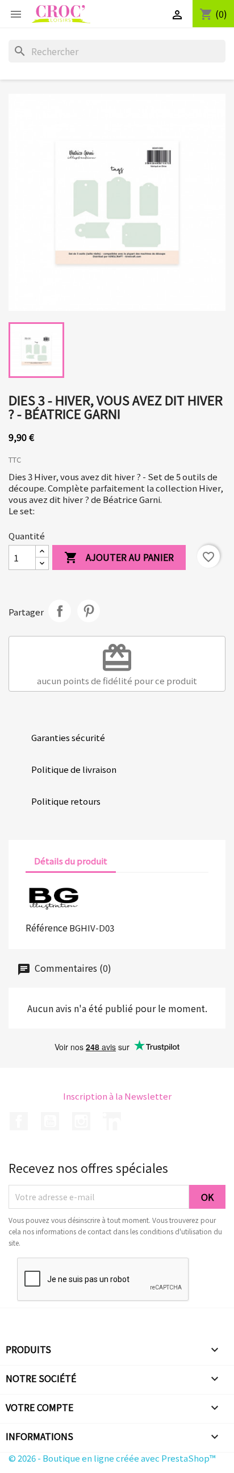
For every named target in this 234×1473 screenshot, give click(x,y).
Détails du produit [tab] (70, 861)
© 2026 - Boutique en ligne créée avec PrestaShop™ (112, 1458)
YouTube (50, 1121)
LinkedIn (112, 1121)
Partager (59, 611)
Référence (47, 927)
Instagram (81, 1121)
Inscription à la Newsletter (117, 1096)
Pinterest (88, 611)
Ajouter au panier (119, 557)
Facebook (19, 1121)
